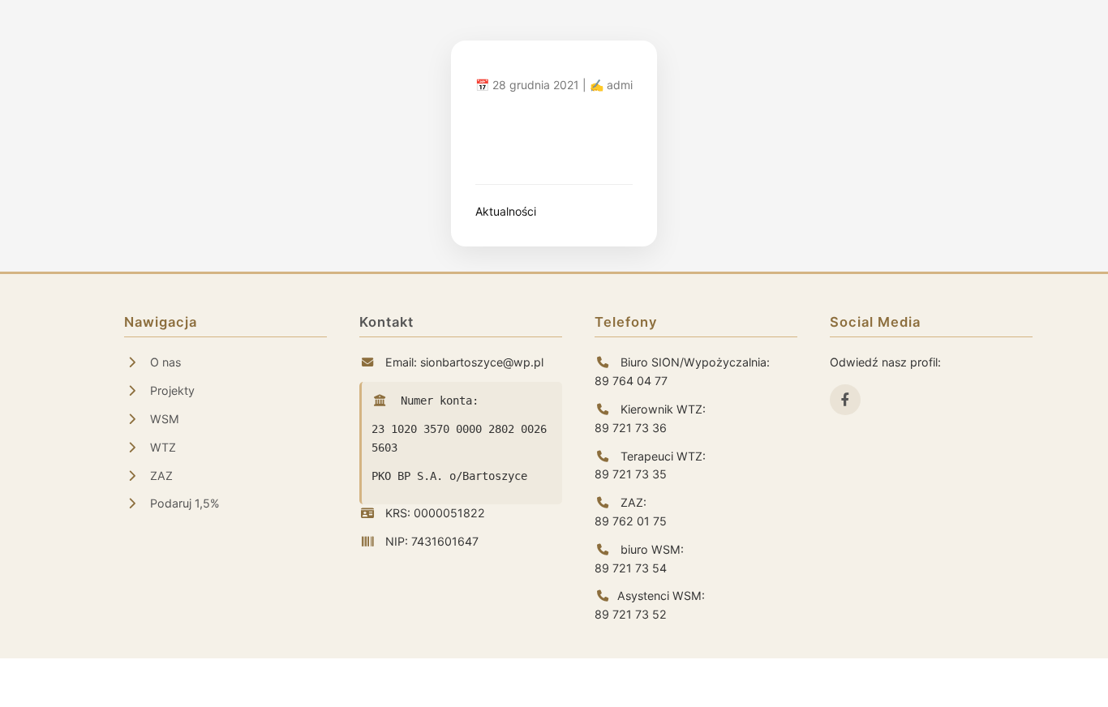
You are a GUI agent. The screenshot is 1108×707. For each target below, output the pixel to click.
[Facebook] (845, 399)
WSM (163, 419)
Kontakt (386, 322)
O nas (164, 362)
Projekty (171, 390)
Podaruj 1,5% (183, 503)
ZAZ (160, 475)
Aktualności (505, 211)
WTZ (161, 447)
